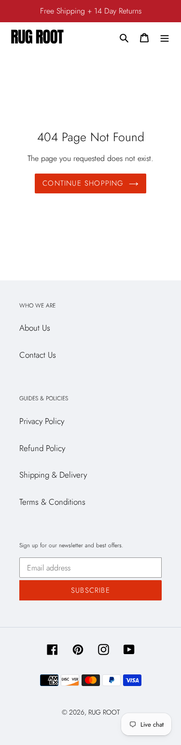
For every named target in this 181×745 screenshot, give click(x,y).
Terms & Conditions (52, 502)
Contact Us (37, 355)
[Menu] (164, 37)
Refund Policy (42, 448)
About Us (34, 328)
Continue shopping (83, 183)
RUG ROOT (104, 712)
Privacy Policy (41, 421)
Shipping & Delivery (53, 475)
